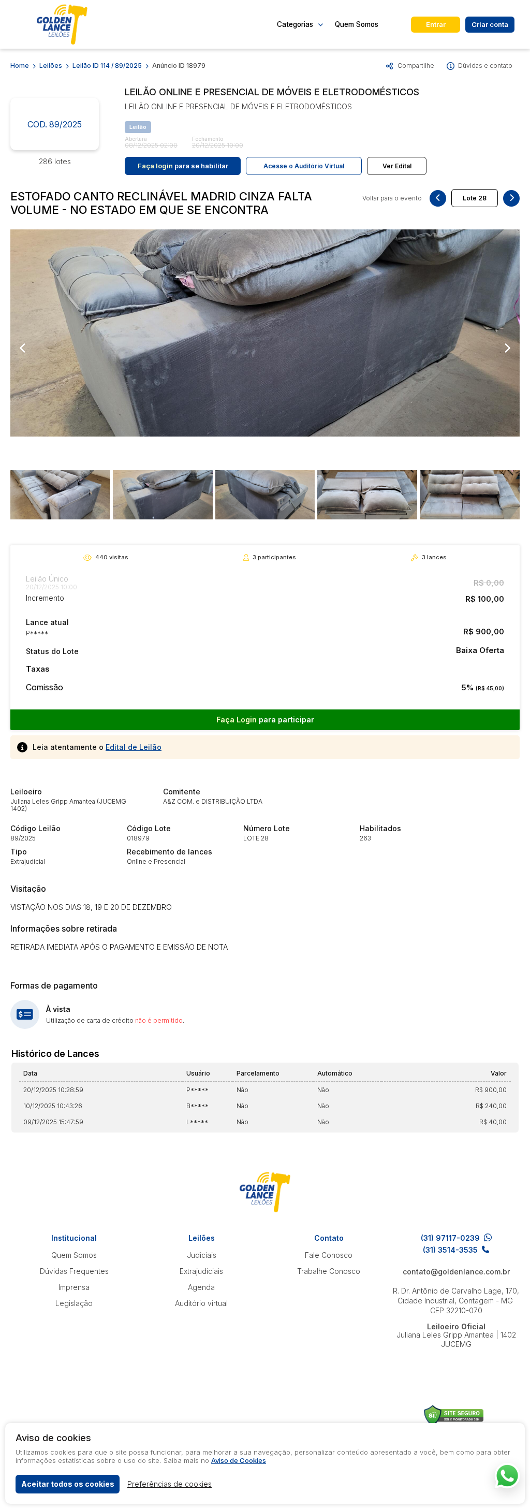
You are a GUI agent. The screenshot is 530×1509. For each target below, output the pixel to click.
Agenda (201, 1287)
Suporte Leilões (453, 1415)
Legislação (74, 1303)
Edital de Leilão (133, 747)
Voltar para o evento (392, 198)
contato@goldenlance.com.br (456, 1271)
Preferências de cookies (169, 1483)
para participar (265, 719)
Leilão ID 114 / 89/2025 (107, 65)
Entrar (436, 24)
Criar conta (490, 24)
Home (19, 65)
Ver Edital (396, 166)
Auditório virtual (201, 1303)
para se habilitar (183, 166)
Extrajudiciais (201, 1271)
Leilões (50, 65)
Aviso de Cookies (238, 1460)
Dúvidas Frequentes (74, 1271)
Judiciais (201, 1255)
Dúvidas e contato (485, 65)
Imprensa (74, 1287)
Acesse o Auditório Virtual (303, 166)
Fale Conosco (328, 1255)
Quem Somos (356, 24)
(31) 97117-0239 (450, 1238)
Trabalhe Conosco (328, 1271)
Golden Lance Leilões (62, 24)
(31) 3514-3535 (450, 1250)
